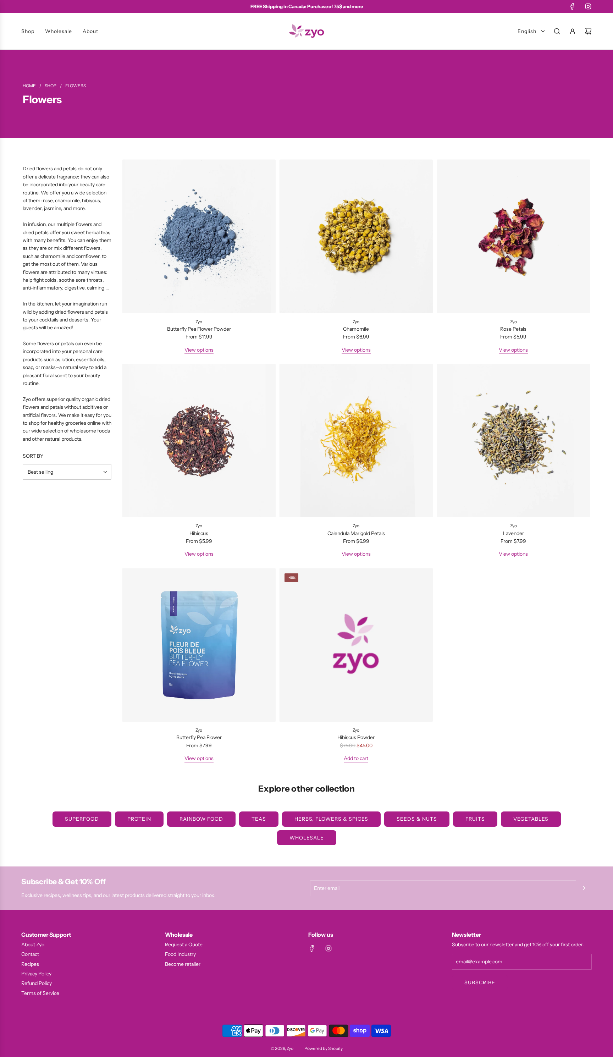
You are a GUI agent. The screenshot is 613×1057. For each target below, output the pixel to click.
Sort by (33, 455)
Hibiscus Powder (356, 737)
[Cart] (588, 31)
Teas (259, 819)
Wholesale (306, 838)
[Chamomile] (356, 236)
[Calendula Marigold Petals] (356, 440)
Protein (139, 819)
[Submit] (584, 888)
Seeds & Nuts (417, 819)
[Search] (557, 31)
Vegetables (530, 819)
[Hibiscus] (199, 440)
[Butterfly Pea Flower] (199, 645)
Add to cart (356, 758)
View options (199, 350)
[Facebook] (572, 6)
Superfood (82, 819)
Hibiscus (198, 533)
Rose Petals (513, 329)
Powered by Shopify (323, 1048)
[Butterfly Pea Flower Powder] (199, 236)
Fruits (475, 819)
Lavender (513, 533)
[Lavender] (513, 440)
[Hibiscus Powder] (356, 645)
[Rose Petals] (513, 236)
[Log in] (572, 31)
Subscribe (479, 982)
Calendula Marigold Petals (356, 533)
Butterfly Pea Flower (199, 737)
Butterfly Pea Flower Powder (199, 329)
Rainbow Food (201, 819)
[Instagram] (588, 6)
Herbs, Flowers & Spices (331, 819)
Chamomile (356, 329)
